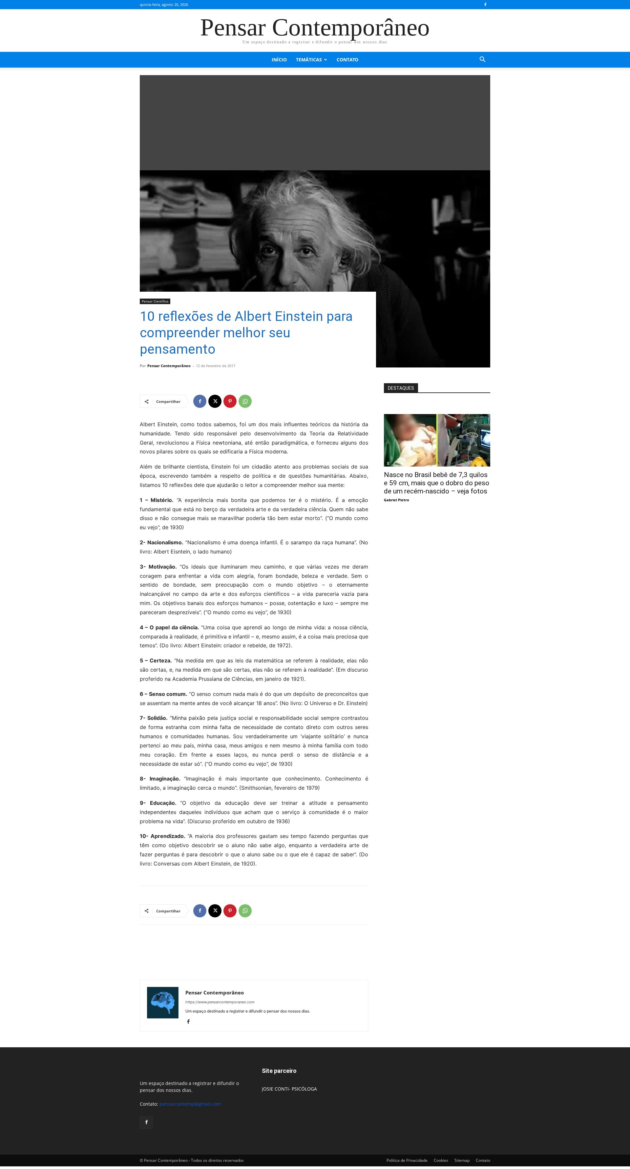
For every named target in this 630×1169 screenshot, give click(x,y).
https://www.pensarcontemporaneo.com (220, 1002)
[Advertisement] (315, 121)
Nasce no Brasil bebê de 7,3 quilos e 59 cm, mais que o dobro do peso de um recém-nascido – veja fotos (436, 483)
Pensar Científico (155, 301)
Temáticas (309, 59)
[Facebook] (485, 4)
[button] (482, 60)
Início (279, 59)
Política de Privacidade (407, 1160)
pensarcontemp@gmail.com (190, 1104)
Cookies (441, 1160)
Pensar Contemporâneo (169, 365)
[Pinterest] (230, 401)
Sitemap (462, 1160)
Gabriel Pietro (396, 499)
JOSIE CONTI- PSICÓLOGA (289, 1089)
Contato (347, 59)
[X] (214, 401)
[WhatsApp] (245, 401)
